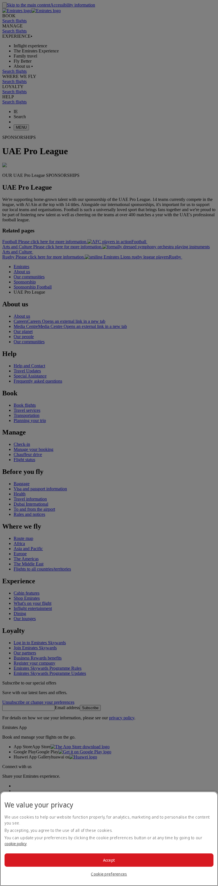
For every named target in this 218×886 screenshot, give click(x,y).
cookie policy (16, 843)
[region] (109, 838)
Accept (109, 860)
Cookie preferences (109, 874)
